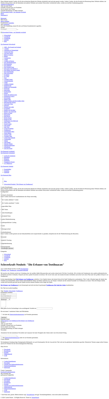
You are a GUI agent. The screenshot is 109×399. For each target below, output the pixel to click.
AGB (5, 355)
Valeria (6, 141)
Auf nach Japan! (8, 53)
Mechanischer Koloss (10, 102)
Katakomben (7, 91)
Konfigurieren (10, 4)
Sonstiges (6, 171)
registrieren (6, 24)
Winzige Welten (8, 144)
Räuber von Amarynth (10, 111)
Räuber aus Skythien (9, 110)
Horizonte (6, 88)
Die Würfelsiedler (9, 71)
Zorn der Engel (8, 148)
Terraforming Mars (9, 131)
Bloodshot (7, 157)
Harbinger (7, 160)
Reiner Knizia (8, 118)
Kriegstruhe (7, 98)
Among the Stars (8, 52)
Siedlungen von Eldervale (11, 121)
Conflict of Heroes (9, 61)
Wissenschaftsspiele (9, 145)
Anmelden (11, 23)
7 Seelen (6, 48)
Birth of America (8, 55)
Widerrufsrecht (8, 354)
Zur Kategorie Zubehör (7, 166)
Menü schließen (5, 21)
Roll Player (7, 116)
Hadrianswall (7, 85)
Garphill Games (8, 79)
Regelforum (7, 351)
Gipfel (5, 82)
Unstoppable (7, 139)
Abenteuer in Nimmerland (11, 50)
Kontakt (6, 352)
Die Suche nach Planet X (11, 68)
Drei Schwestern (8, 73)
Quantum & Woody (9, 162)
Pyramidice (7, 108)
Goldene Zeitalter (8, 84)
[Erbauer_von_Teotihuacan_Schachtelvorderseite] (14, 270)
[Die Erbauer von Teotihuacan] (9, 320)
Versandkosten (30, 394)
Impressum (7, 367)
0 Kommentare (24, 268)
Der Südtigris (7, 65)
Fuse (5, 78)
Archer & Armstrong (9, 156)
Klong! (6, 93)
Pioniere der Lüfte (9, 107)
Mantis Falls (7, 99)
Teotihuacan (7, 130)
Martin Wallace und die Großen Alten (14, 101)
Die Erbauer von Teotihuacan (26, 320)
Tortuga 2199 (7, 134)
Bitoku (6, 56)
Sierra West (7, 122)
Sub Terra (6, 127)
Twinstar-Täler (8, 136)
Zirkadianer (7, 147)
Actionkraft (7, 257)
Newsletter (7, 363)
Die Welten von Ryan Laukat (12, 70)
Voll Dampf (7, 142)
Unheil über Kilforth (9, 137)
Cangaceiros (7, 58)
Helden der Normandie (10, 87)
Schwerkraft (7, 254)
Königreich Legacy (9, 96)
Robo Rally (7, 114)
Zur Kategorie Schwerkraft (8, 44)
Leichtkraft (7, 256)
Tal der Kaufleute (8, 128)
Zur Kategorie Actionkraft (8, 153)
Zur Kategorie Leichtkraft (7, 151)
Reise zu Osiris (8, 113)
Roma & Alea (7, 119)
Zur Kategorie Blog (6, 175)
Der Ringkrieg (8, 64)
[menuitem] (54, 13)
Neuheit (6, 291)
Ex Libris (6, 76)
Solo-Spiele (7, 125)
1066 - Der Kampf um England (12, 47)
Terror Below (7, 133)
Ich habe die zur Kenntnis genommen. (20, 314)
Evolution (6, 75)
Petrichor (6, 105)
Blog (5, 260)
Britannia (6, 159)
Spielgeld (6, 172)
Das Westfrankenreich (10, 62)
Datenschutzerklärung (10, 366)
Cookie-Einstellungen (10, 361)
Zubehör (6, 259)
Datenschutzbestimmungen (17, 314)
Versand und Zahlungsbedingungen (13, 364)
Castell (6, 59)
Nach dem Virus (8, 104)
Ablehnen (3, 4)
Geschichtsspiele (8, 81)
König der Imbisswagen (10, 94)
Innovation (7, 90)
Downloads (7, 349)
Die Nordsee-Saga (9, 67)
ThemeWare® (35, 397)
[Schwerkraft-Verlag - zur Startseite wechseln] (13, 12)
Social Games (7, 124)
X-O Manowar (8, 163)
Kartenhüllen (7, 169)
